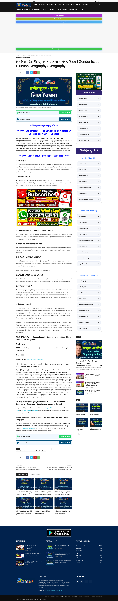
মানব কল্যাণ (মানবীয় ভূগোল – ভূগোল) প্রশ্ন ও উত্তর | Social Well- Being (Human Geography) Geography (59, 468)
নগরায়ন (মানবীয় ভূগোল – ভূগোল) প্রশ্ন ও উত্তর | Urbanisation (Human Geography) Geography (28, 468)
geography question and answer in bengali (30, 448)
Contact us (28, 1)
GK (82, 9)
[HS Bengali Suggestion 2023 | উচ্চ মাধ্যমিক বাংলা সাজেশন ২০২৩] (50, 547)
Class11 (84, 4)
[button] (100, 5)
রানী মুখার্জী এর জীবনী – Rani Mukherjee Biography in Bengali (95, 429)
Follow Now (66, 113)
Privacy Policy (49, 1)
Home (17, 1)
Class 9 (65, 4)
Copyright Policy (35, 1)
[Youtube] (100, 1)
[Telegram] (95, 1)
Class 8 (57, 4)
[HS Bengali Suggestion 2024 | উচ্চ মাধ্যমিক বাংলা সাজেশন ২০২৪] (50, 555)
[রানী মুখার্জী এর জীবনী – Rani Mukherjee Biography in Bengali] (96, 422)
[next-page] (20, 518)
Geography (35, 9)
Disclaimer (42, 1)
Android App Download (70, 1)
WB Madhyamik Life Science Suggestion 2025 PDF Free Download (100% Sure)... (92, 384)
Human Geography (25, 57)
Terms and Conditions (58, 1)
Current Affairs (74, 9)
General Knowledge (80, 411)
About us (22, 1)
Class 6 (41, 4)
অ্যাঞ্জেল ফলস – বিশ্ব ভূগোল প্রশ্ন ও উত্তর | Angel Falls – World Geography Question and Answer (43, 511)
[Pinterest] (35, 72)
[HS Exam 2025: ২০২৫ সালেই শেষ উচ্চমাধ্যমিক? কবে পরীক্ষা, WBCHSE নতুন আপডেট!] (80, 376)
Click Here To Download (35, 359)
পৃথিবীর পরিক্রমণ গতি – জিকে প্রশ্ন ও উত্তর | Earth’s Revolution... (82, 429)
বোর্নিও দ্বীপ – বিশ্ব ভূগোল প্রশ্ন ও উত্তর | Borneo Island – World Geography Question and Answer (24, 493)
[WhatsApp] (38, 72)
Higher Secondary (22, 9)
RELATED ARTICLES (22, 474)
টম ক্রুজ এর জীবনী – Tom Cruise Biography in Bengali (86, 362)
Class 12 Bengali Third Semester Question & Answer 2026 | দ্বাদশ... (33, 547)
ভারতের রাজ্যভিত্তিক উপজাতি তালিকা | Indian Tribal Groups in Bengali (81, 414)
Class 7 (49, 4)
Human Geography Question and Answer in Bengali (28, 450)
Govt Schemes (62, 9)
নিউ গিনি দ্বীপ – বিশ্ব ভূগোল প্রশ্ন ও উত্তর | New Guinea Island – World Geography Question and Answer (43, 493)
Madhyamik (74, 4)
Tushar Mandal (21, 69)
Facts (44, 9)
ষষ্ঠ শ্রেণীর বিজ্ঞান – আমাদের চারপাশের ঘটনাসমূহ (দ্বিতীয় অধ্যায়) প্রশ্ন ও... (94, 414)
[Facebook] (93, 1)
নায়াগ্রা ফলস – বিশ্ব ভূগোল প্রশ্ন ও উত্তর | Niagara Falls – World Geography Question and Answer (62, 511)
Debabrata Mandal (80, 365)
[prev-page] (17, 518)
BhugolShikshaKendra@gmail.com (53, 590)
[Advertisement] (59, 35)
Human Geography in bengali (58, 448)
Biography (53, 9)
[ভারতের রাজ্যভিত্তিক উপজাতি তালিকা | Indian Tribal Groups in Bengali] (82, 407)
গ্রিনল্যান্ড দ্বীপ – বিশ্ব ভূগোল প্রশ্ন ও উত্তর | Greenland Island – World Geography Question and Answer (63, 493)
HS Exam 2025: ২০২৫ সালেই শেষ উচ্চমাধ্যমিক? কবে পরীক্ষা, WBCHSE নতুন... (92, 376)
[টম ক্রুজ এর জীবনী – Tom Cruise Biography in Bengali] (89, 349)
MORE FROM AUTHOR (34, 474)
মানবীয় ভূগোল (43, 450)
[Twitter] (98, 1)
